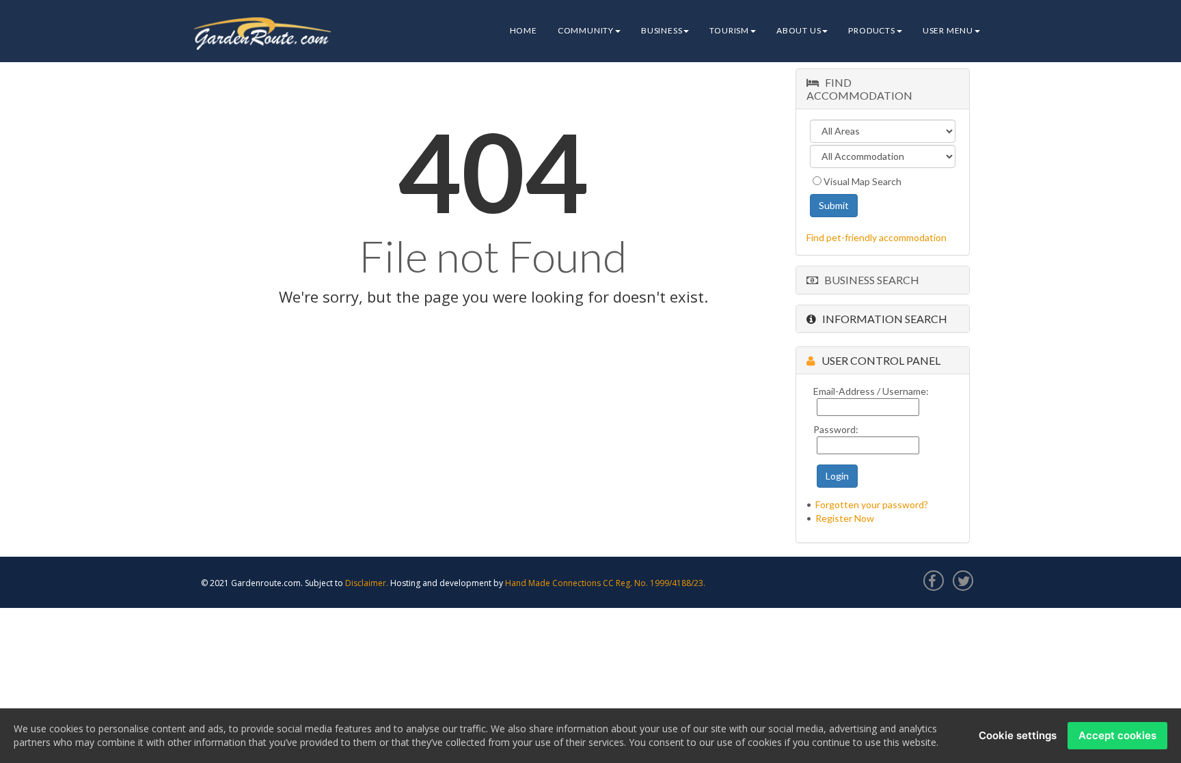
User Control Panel (877, 360)
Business (661, 30)
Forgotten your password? (871, 504)
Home (523, 30)
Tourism (729, 30)
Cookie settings (1018, 735)
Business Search (868, 279)
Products (871, 30)
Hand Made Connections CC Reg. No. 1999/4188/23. (605, 583)
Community (586, 30)
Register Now (844, 518)
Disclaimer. (366, 583)
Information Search (881, 318)
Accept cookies (1117, 735)
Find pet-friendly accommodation (876, 237)
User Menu (948, 30)
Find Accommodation (859, 89)
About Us (798, 30)
